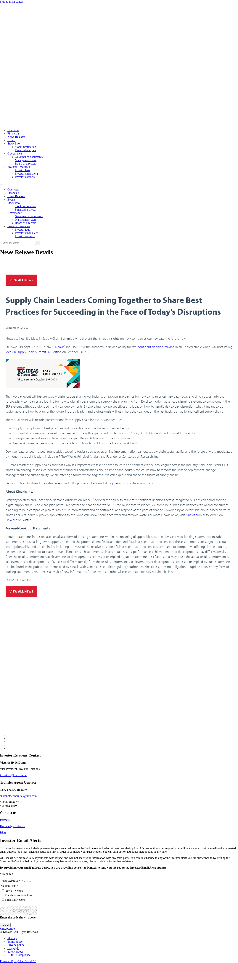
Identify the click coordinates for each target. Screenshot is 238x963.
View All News (21, 280)
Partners (4, 819)
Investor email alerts (26, 173)
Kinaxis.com (194, 515)
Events (11, 140)
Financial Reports (15, 899)
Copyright (13, 948)
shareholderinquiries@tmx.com (18, 796)
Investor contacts (25, 176)
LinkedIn (11, 520)
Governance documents (29, 156)
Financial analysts (25, 150)
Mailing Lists (8, 885)
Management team (25, 160)
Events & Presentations (18, 895)
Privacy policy (15, 944)
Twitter (25, 520)
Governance (14, 153)
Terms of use (14, 941)
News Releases (16, 136)
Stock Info (13, 143)
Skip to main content (12, 1)
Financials (13, 133)
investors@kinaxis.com (13, 775)
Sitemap (12, 938)
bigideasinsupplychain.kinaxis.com (131, 483)
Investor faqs (22, 170)
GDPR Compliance (18, 955)
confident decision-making (156, 347)
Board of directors (25, 163)
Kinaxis (59, 347)
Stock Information (25, 146)
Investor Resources (18, 166)
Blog (3, 832)
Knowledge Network (12, 826)
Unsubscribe (7, 928)
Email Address (9, 880)
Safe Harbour (15, 951)
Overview (13, 130)
